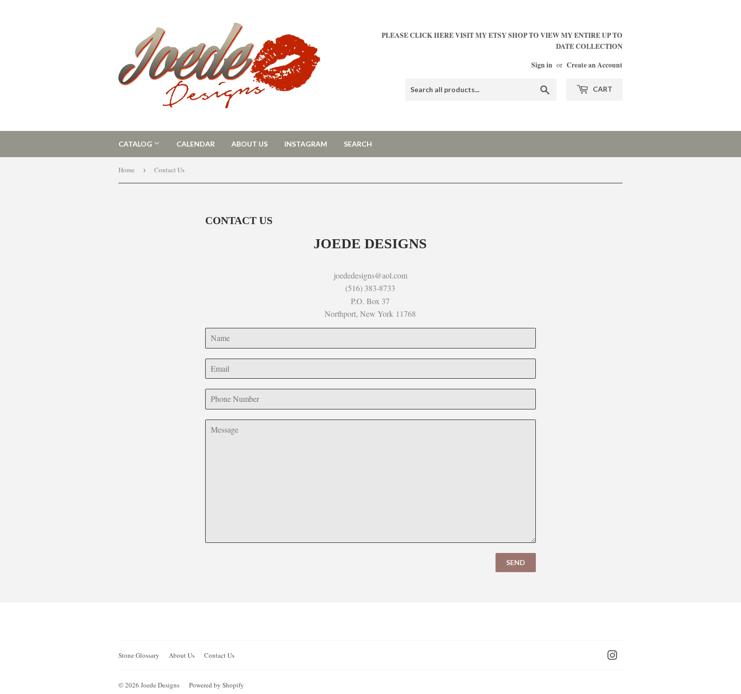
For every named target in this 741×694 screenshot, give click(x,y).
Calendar (195, 144)
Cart (601, 89)
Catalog (136, 144)
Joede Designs (160, 684)
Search (358, 144)
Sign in (541, 65)
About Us (249, 144)
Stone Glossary (138, 655)
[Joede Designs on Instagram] (612, 656)
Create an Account (595, 65)
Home (126, 169)
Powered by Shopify (216, 684)
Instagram (305, 144)
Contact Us (219, 655)
